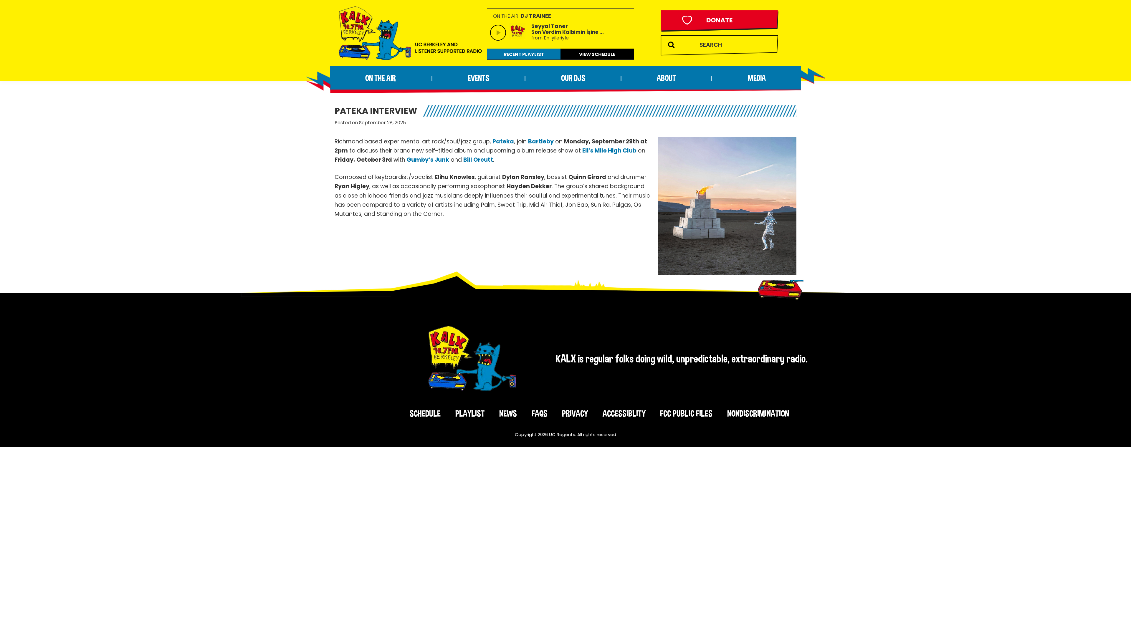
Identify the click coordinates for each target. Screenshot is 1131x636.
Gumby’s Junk (428, 160)
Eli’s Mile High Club (609, 151)
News (508, 413)
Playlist (470, 413)
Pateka (503, 141)
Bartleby (541, 141)
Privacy (575, 413)
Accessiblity (624, 413)
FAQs (540, 413)
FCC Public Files (686, 413)
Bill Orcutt (478, 160)
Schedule (425, 413)
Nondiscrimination (758, 413)
